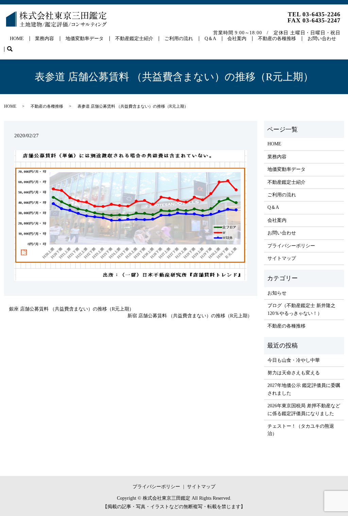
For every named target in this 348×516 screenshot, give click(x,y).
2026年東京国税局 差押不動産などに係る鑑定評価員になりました (303, 409)
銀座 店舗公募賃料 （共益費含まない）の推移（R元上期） (71, 309)
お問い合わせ (322, 38)
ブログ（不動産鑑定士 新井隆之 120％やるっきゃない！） (301, 309)
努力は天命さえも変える (293, 372)
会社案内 (236, 38)
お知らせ (276, 293)
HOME (17, 38)
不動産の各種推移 (277, 38)
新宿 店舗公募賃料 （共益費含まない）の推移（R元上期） (189, 315)
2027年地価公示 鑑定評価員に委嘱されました (303, 389)
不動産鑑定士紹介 (134, 38)
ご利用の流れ (178, 38)
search (13, 49)
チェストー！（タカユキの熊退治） (300, 430)
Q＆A (210, 38)
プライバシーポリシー (291, 245)
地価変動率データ (85, 38)
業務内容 (44, 38)
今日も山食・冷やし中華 (293, 360)
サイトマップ (281, 258)
